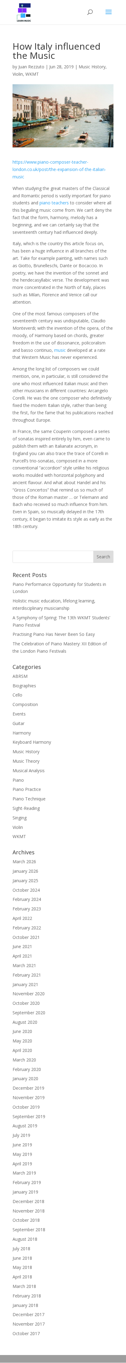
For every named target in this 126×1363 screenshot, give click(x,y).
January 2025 (25, 880)
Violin (18, 74)
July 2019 (21, 1135)
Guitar (18, 723)
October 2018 (26, 1220)
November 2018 (29, 1211)
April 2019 (22, 1164)
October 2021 (26, 937)
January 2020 (25, 1078)
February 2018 (27, 1296)
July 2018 (21, 1248)
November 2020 (29, 994)
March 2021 (24, 965)
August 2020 (25, 1022)
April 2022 (22, 918)
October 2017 (26, 1333)
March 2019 (24, 1173)
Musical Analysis (29, 770)
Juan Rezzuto (31, 67)
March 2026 (24, 861)
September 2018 (29, 1229)
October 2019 (26, 1107)
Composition (25, 704)
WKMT (32, 74)
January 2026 (25, 871)
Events (19, 714)
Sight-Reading (26, 808)
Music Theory (26, 761)
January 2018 (25, 1305)
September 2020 (29, 1013)
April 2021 (22, 956)
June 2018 (22, 1258)
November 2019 (29, 1097)
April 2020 (22, 1050)
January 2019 (25, 1192)
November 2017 (29, 1324)
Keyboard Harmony (32, 742)
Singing (20, 818)
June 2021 (22, 946)
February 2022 (27, 928)
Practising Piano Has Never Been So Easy (54, 634)
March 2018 (24, 1286)
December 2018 (28, 1201)
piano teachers (54, 203)
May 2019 (22, 1154)
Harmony (22, 733)
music (60, 350)
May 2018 (22, 1267)
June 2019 (22, 1145)
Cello (17, 695)
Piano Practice (27, 789)
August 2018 (25, 1239)
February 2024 (27, 899)
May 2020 (22, 1041)
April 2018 (22, 1277)
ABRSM (20, 676)
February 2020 (27, 1069)
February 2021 (27, 975)
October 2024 (26, 890)
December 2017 (28, 1314)
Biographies (24, 686)
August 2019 (25, 1126)
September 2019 (29, 1116)
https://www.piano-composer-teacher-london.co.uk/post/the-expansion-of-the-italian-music (59, 169)
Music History (92, 67)
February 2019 (27, 1182)
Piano (18, 780)
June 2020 (22, 1031)
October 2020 (26, 1003)
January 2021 (25, 984)
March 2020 (24, 1060)
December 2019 (28, 1088)
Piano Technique (29, 799)
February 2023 (27, 909)
